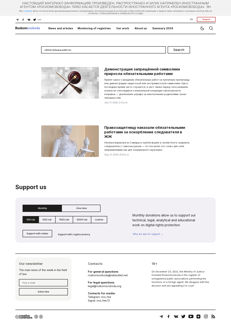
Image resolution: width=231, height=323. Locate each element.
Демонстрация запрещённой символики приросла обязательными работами (142, 71)
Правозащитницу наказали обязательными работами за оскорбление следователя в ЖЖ (144, 132)
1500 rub (64, 219)
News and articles (60, 28)
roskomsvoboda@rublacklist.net (108, 275)
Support (206, 19)
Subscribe (43, 291)
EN (191, 19)
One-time (81, 208)
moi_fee (106, 297)
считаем (27, 11)
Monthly (42, 208)
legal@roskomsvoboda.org (104, 286)
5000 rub (82, 219)
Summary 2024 (162, 28)
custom (99, 219)
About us (140, 28)
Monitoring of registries (94, 28)
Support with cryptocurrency (74, 234)
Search (178, 50)
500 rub (47, 219)
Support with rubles (37, 233)
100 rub (31, 219)
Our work (122, 28)
